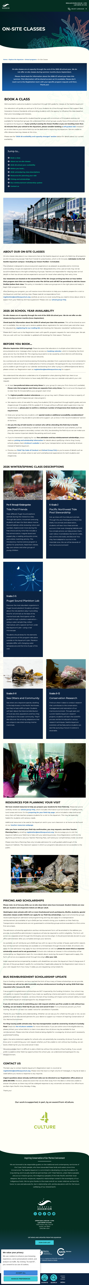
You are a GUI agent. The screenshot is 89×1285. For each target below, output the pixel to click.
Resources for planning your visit (23, 176)
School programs (30, 59)
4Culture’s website (31, 443)
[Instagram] (35, 1213)
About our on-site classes (20, 161)
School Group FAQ (49, 450)
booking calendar (54, 351)
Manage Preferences (20, 1279)
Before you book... (17, 168)
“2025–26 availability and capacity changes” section (36, 136)
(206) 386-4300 (44, 1228)
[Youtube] (49, 1213)
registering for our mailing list (28, 328)
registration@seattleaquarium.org (16, 297)
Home (5, 59)
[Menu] (62, 1277)
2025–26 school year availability (22, 165)
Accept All (21, 1273)
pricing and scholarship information (28, 440)
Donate (44, 1282)
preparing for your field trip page (41, 812)
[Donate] (44, 1277)
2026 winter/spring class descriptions (25, 172)
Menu (62, 1282)
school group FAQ (59, 300)
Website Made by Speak (49, 1260)
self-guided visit (69, 127)
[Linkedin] (53, 1213)
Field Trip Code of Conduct (27, 450)
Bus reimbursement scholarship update (26, 183)
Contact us (14, 186)
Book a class (15, 158)
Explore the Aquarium (16, 59)
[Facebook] (40, 1213)
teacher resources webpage (22, 825)
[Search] (53, 1277)
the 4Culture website (24, 1026)
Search (54, 1282)
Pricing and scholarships (20, 179)
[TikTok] (44, 1213)
